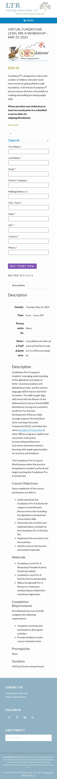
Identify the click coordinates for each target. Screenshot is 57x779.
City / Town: (15, 202)
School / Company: (17, 180)
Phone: (12, 247)
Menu (30, 20)
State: (12, 213)
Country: (13, 236)
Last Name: (14, 157)
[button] (44, 46)
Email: (12, 169)
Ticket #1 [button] (14, 140)
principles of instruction (30, 430)
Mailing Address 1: (17, 191)
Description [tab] (18, 285)
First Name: (15, 146)
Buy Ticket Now (22, 266)
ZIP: (11, 225)
